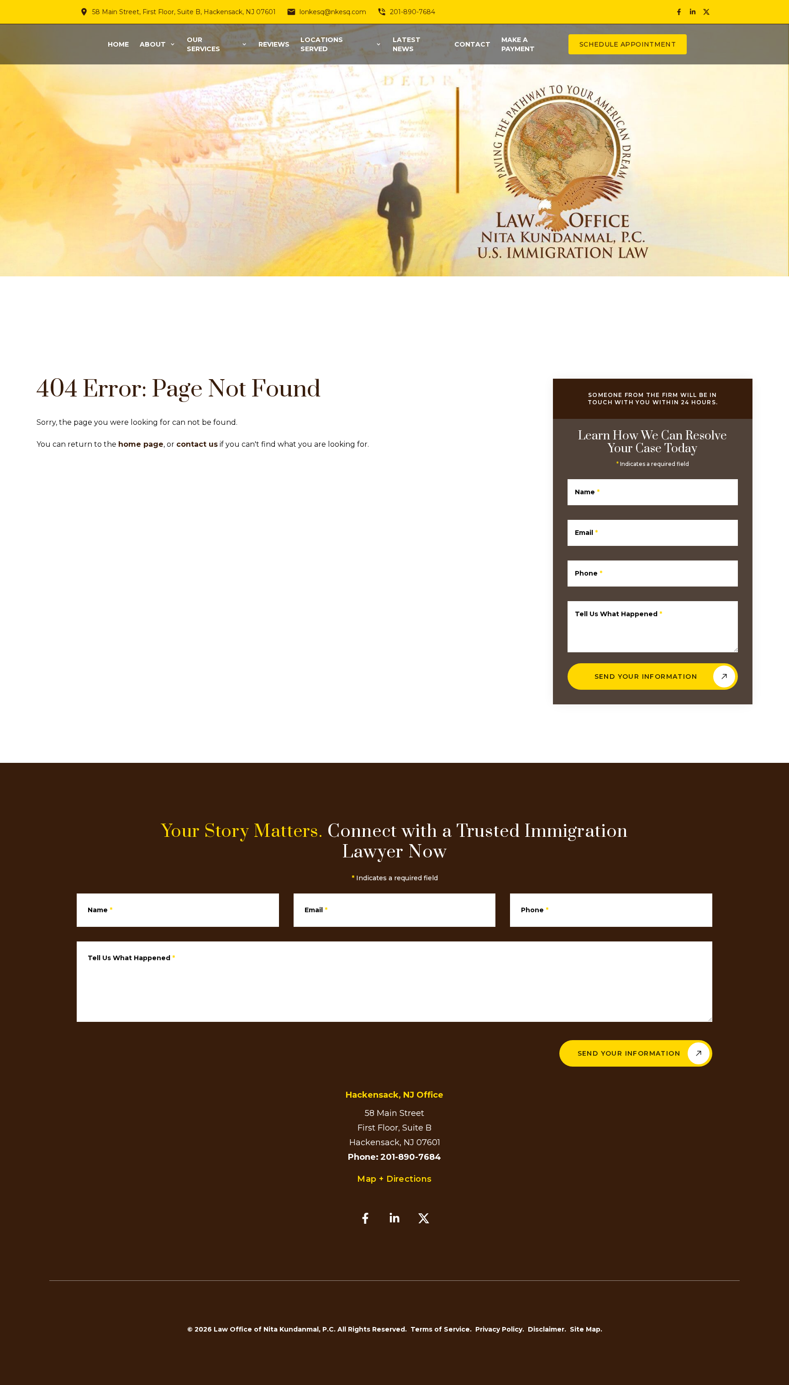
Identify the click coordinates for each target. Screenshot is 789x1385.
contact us (197, 444)
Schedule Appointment (627, 44)
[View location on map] (84, 11)
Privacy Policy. (499, 1329)
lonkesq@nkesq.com (333, 12)
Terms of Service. (441, 1329)
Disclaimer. (547, 1329)
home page (140, 444)
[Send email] (291, 11)
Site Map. (586, 1329)
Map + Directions (394, 1179)
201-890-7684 (412, 12)
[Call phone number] (381, 11)
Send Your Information (645, 676)
